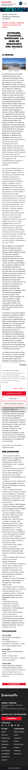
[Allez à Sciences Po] (9, 696)
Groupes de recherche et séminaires (11, 17)
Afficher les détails (18, 388)
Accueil (4, 14)
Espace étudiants (19, 731)
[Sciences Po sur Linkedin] (2, 725)
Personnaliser (13, 398)
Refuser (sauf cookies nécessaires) (14, 403)
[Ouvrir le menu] (25, 4)
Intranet (16, 741)
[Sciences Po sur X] (6, 725)
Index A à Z (4, 735)
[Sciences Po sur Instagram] (12, 725)
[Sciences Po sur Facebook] (9, 725)
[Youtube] (18, 725)
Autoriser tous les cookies (14, 393)
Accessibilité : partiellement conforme (5, 757)
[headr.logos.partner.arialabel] (20, 3)
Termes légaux (5, 750)
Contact (3, 731)
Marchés (3, 747)
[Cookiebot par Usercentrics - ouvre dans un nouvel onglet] (19, 365)
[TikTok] (15, 725)
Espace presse (5, 738)
